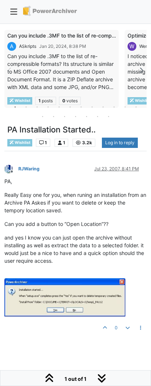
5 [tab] (59, 106)
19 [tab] (108, 116)
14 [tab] (53, 116)
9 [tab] (103, 106)
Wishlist (22, 142)
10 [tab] (114, 106)
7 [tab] (81, 106)
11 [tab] (125, 106)
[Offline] (11, 168)
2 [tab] (26, 106)
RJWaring (29, 168)
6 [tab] (70, 106)
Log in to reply (120, 142)
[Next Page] (141, 70)
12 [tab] (136, 106)
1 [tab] (15, 106)
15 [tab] (64, 116)
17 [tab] (86, 116)
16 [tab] (75, 116)
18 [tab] (97, 116)
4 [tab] (48, 106)
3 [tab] (37, 106)
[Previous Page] (9, 70)
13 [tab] (42, 116)
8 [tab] (92, 106)
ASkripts (27, 46)
